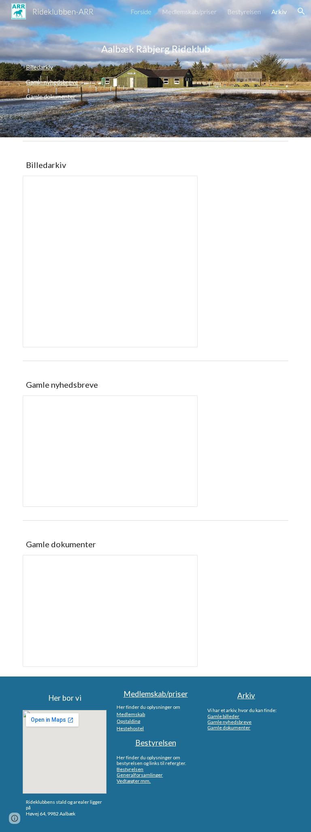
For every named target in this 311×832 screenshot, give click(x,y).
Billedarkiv (39, 67)
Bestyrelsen (155, 742)
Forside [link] (140, 11)
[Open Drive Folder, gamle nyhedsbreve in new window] (182, 405)
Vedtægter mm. (134, 781)
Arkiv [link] (279, 11)
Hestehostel (130, 728)
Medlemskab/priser (156, 693)
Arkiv (246, 695)
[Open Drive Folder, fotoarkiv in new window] (182, 186)
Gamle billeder (223, 716)
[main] (155, 49)
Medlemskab (131, 714)
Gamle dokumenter (51, 96)
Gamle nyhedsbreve (52, 82)
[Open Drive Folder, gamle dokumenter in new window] (182, 565)
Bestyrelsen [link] (244, 11)
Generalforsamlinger (140, 775)
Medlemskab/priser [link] (189, 11)
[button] (301, 11)
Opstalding (128, 721)
